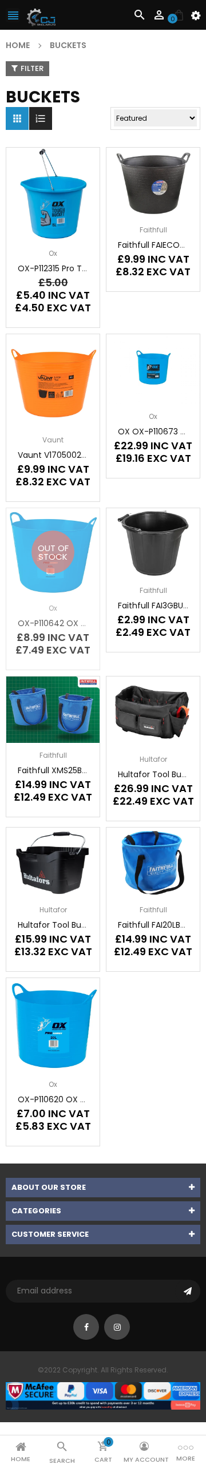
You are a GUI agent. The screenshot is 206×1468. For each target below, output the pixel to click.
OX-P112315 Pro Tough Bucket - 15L (85, 268)
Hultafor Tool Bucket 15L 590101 (78, 925)
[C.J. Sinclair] (103, 1395)
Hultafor (153, 759)
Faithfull (153, 230)
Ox (53, 253)
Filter (32, 68)
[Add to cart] (70, 230)
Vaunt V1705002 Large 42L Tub (78, 455)
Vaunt (53, 440)
